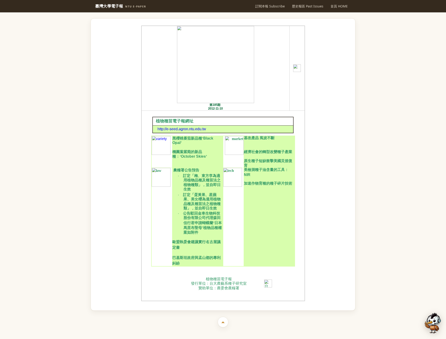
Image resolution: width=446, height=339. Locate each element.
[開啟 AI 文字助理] (433, 323)
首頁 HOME (339, 6)
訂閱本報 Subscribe (270, 6)
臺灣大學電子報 (120, 6)
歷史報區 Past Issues (307, 6)
